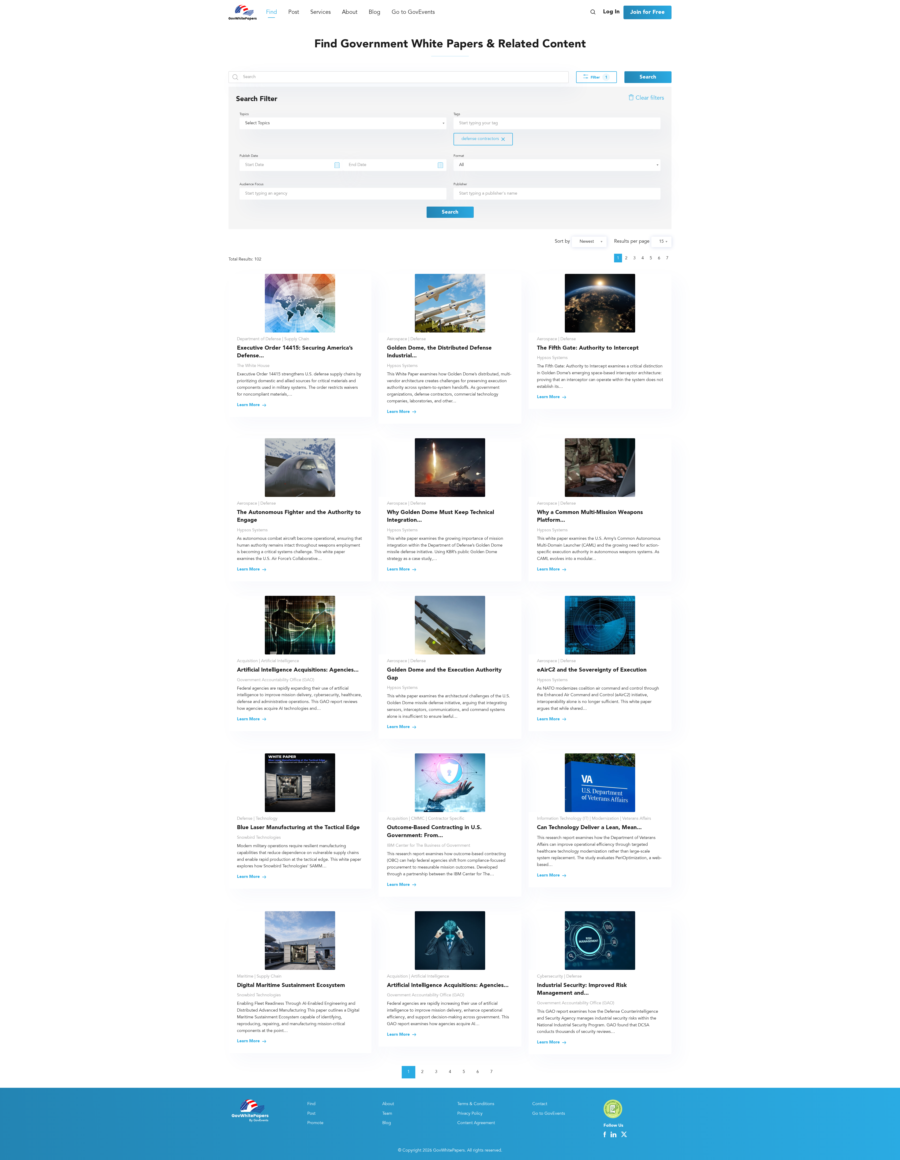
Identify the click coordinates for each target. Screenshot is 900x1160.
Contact (539, 1104)
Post (293, 12)
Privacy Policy (470, 1114)
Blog (374, 12)
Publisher (460, 184)
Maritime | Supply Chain (259, 977)
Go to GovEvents (413, 12)
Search (648, 77)
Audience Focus (251, 184)
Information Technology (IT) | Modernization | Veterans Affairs (594, 819)
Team (387, 1114)
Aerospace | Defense (406, 339)
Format (459, 156)
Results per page (631, 241)
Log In (611, 12)
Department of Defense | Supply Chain (273, 339)
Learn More (249, 405)
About (349, 12)
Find (271, 12)
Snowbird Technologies (259, 838)
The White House (253, 366)
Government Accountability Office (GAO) (275, 680)
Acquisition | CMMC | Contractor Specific (425, 819)
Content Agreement (476, 1123)
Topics (244, 114)
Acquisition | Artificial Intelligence (268, 661)
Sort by (562, 241)
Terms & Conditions (475, 1104)
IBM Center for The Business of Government (428, 846)
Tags (476, 127)
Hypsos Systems (402, 366)
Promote (315, 1123)
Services (320, 12)
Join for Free (647, 12)
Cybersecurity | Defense (559, 977)
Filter (599, 77)
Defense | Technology (257, 819)
